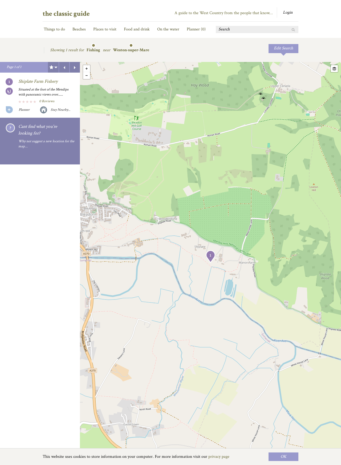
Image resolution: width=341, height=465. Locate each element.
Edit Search (283, 48)
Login (288, 12)
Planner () (196, 29)
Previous (64, 67)
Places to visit (104, 29)
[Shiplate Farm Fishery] (210, 256)
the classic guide (66, 13)
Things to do (54, 29)
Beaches (79, 29)
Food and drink (137, 29)
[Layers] (334, 68)
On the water (168, 29)
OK (283, 456)
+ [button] (86, 68)
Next (75, 67)
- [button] (86, 75)
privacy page (218, 456)
